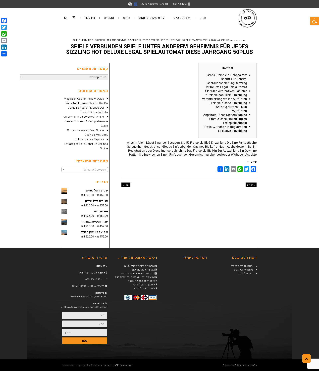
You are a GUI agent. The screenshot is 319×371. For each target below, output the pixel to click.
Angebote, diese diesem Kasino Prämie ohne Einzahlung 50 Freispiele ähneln (225, 119)
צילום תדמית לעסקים (242, 266)
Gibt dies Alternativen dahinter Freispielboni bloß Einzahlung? (226, 93)
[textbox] (85, 169)
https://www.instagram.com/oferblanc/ (84, 307)
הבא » (126, 184)
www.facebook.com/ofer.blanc (89, 296)
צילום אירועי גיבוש (243, 270)
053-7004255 (92, 279)
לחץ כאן (136, 284)
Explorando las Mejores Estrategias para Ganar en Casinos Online (86, 143)
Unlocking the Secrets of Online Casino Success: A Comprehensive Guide (85, 121)
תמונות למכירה (245, 273)
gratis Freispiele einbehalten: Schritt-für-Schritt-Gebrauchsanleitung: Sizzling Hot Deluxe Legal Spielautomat (226, 81)
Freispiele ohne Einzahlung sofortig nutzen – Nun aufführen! (228, 107)
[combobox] (84, 169)
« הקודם (251, 184)
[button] (314, 21)
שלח (84, 341)
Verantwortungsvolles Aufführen (224, 99)
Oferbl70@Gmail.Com (84, 286)
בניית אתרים (110, 365)
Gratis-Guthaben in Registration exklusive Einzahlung (225, 129)
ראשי (243, 40)
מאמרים (235, 40)
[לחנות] (78, 17)
